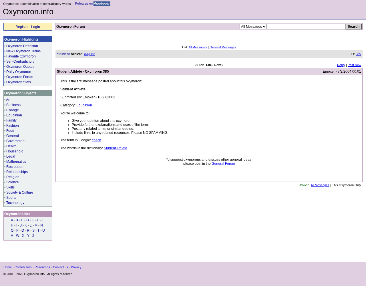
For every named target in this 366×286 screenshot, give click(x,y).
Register (22, 27)
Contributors (23, 267)
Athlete (121, 148)
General (12, 136)
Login (35, 27)
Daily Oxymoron (18, 72)
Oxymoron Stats (18, 82)
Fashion (12, 126)
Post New (354, 65)
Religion (12, 177)
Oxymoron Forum (19, 77)
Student (110, 148)
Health (11, 146)
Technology (15, 203)
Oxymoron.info (28, 11)
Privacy (76, 267)
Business (13, 105)
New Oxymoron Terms (23, 51)
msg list (89, 54)
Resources (42, 267)
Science (12, 182)
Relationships (17, 172)
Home (7, 267)
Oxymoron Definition (22, 46)
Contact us (60, 267)
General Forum (223, 164)
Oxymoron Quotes (20, 67)
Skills (10, 187)
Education (14, 115)
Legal (10, 156)
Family (11, 120)
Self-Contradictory (20, 61)
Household (14, 151)
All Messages (197, 47)
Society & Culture (19, 192)
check (96, 140)
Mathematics (16, 162)
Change (12, 110)
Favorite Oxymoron (21, 56)
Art (8, 100)
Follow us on (84, 3)
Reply (341, 65)
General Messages (223, 47)
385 (358, 54)
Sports (11, 198)
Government (15, 141)
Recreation (14, 167)
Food (10, 131)
